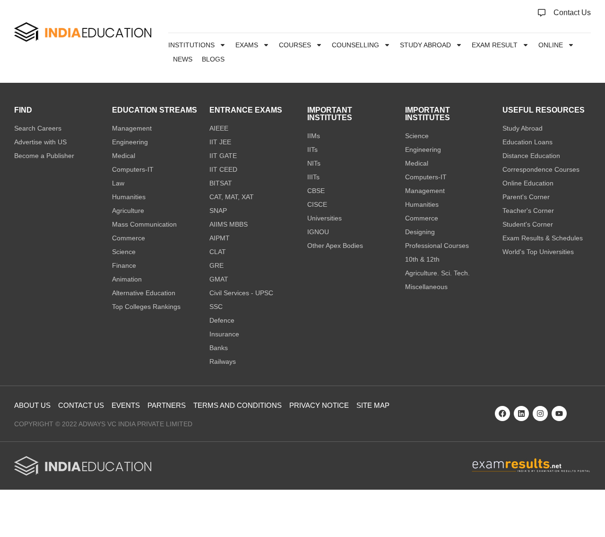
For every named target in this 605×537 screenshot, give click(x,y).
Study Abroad (425, 45)
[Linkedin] (521, 413)
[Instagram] (540, 413)
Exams (246, 45)
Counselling (355, 45)
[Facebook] (502, 413)
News (182, 59)
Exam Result (495, 45)
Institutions (191, 45)
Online (550, 45)
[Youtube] (559, 413)
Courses (295, 45)
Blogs (213, 59)
